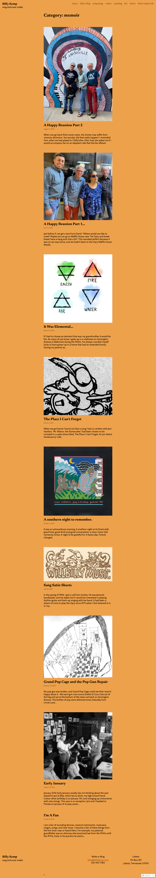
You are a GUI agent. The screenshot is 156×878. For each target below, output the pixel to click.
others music (65, 129)
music (63, 330)
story (61, 423)
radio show (67, 423)
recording (64, 819)
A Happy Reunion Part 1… (64, 224)
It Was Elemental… (58, 327)
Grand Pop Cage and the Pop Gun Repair (76, 682)
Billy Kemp (9, 4)
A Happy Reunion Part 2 (63, 125)
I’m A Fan (51, 815)
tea (70, 787)
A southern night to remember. (68, 519)
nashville (72, 129)
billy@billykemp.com (98, 860)
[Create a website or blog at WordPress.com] (44, 875)
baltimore (65, 787)
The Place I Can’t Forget (62, 419)
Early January (55, 783)
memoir (58, 129)
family (67, 330)
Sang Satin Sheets (58, 585)
